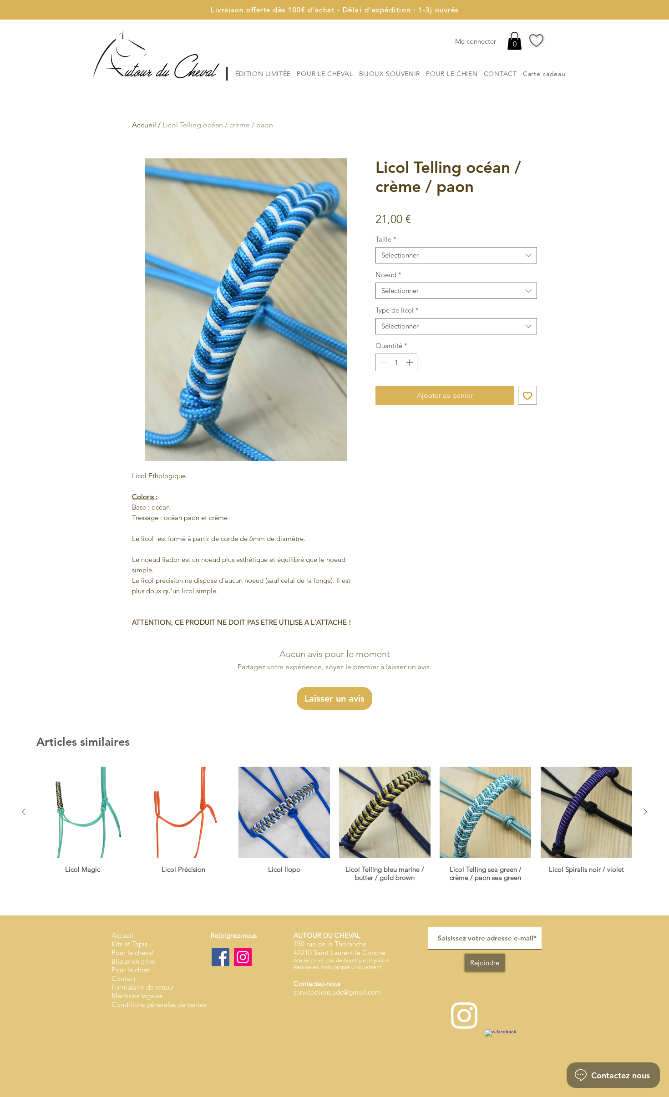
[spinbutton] (396, 362)
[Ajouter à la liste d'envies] (527, 395)
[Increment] (410, 362)
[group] (334, 824)
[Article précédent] (23, 811)
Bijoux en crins (133, 961)
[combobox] (456, 255)
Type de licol (397, 310)
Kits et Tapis (129, 944)
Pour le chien (131, 970)
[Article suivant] (645, 811)
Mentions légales (137, 995)
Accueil (144, 125)
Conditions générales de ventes (159, 1004)
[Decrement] (383, 362)
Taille (385, 239)
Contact (124, 978)
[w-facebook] (502, 1047)
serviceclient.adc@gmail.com (337, 992)
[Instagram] (243, 957)
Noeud (388, 275)
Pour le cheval (133, 952)
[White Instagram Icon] (464, 1015)
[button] (514, 41)
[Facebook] (220, 957)
